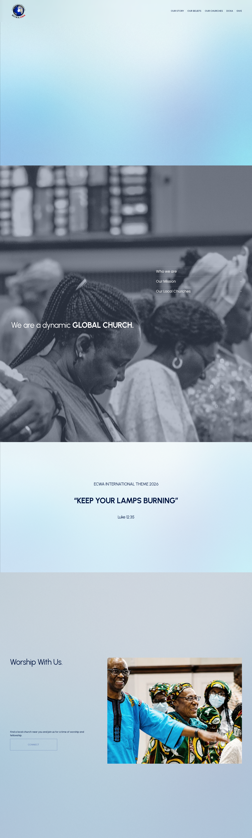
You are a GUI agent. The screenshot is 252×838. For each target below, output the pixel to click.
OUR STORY (177, 11)
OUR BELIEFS (194, 11)
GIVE (239, 11)
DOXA (229, 11)
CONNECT (33, 744)
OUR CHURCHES (214, 11)
